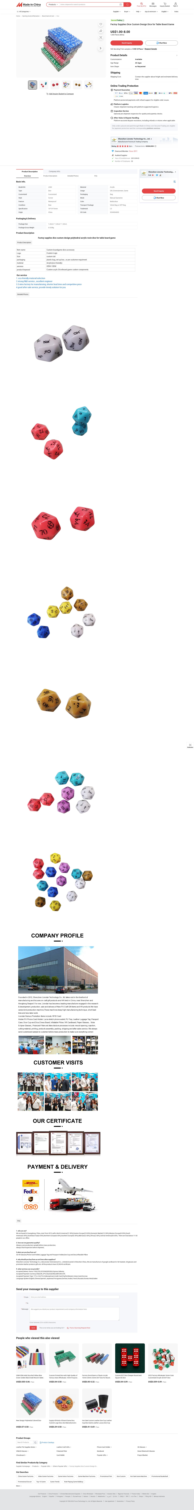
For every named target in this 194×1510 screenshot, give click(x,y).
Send (33, 1328)
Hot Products (42, 1494)
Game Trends (55, 1482)
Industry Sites (111, 1494)
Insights (153, 1494)
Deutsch (92, 1496)
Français (67, 1496)
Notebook (100, 1451)
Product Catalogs (48, 1442)
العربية (109, 1496)
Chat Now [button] (163, 43)
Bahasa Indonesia (159, 1496)
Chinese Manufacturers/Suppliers (70, 1494)
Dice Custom (121, 1476)
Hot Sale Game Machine (138, 1476)
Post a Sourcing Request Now (78, 1328)
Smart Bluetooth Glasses (146, 1451)
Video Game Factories (45, 1476)
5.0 (149, 175)
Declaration (120, 1501)
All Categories (24, 11)
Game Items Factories (65, 1476)
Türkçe (141, 1496)
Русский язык (77, 1496)
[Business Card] (175, 181)
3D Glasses (141, 1447)
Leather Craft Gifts (63, 1447)
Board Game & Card (48, 16)
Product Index (136, 1494)
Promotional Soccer (25, 1482)
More (18, 1486)
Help (137, 11)
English (44, 1496)
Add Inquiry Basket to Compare (61, 94)
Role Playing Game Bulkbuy (73, 1482)
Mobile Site (145, 1494)
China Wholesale (88, 1494)
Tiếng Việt (148, 1496)
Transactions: (145, 146)
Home (18, 16)
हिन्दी (127, 1496)
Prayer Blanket (142, 1455)
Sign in (175, 6)
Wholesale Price (100, 1494)
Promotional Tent (106, 1476)
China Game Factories (25, 1476)
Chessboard (20, 1455)
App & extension (150, 11)
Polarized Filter (62, 1451)
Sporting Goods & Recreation (31, 16)
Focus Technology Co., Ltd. (82, 1501)
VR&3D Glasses (21, 1451)
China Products (53, 1494)
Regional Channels (123, 1494)
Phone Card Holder (103, 1447)
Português (59, 1496)
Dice (57, 16)
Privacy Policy (130, 1501)
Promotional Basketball (160, 1476)
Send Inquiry (127, 43)
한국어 (115, 1496)
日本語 (122, 1496)
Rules (176, 11)
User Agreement (109, 1501)
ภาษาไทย (134, 1496)
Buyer (126, 11)
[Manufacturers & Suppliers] (28, 4)
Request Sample (151, 49)
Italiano (86, 1496)
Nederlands (101, 1496)
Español (51, 1496)
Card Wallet (61, 1455)
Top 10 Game (41, 1482)
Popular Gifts (101, 1455)
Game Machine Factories (86, 1476)
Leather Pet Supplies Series (25, 1447)
